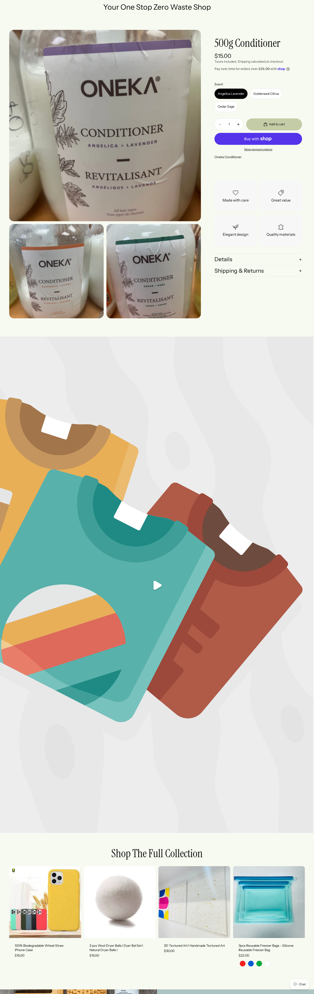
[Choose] (74, 931)
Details (223, 259)
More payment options (258, 149)
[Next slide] (74, 902)
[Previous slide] (16, 902)
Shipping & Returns (239, 270)
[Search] (282, 22)
